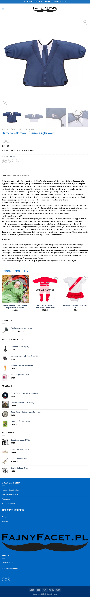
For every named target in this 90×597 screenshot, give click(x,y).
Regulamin (6, 499)
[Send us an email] (8, 579)
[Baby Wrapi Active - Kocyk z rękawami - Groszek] (15, 289)
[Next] (83, 63)
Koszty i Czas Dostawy (11, 490)
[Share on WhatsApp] (4, 161)
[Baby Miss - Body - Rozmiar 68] (74, 289)
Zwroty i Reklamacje (10, 494)
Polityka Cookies (9, 503)
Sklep (20, 129)
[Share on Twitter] (12, 161)
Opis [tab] (4, 175)
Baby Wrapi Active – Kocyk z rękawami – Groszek (15, 306)
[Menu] (3, 9)
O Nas (4, 517)
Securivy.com (52, 594)
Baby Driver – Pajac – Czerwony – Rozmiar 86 (45, 306)
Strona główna (9, 129)
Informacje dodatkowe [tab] (18, 175)
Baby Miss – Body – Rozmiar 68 (74, 306)
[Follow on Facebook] (4, 579)
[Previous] (6, 63)
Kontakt (5, 521)
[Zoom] (5, 103)
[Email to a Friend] (17, 161)
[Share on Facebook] (8, 161)
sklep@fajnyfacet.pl (10, 568)
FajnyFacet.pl (7, 562)
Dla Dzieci (29, 129)
